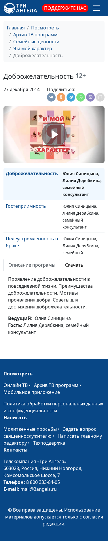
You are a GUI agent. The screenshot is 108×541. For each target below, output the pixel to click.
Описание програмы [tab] (31, 265)
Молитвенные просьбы (30, 429)
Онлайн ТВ (15, 385)
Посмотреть (45, 28)
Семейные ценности (36, 41)
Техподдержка (49, 443)
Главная (16, 28)
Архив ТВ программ (35, 34)
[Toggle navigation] (96, 8)
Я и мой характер (32, 48)
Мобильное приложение (31, 392)
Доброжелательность (32, 173)
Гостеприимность (26, 206)
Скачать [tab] (74, 265)
